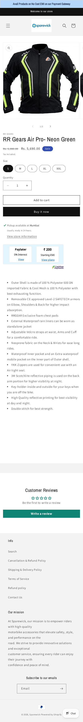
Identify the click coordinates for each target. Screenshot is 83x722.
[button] (8, 25)
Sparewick (34, 714)
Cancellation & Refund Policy (27, 560)
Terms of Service (18, 579)
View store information (22, 236)
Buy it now (41, 212)
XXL (59, 168)
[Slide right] (50, 126)
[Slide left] (32, 126)
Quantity (8, 177)
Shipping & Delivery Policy (25, 570)
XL (45, 168)
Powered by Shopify (51, 714)
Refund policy (17, 588)
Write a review (41, 513)
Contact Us (15, 597)
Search (12, 551)
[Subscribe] (61, 688)
